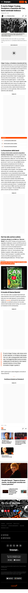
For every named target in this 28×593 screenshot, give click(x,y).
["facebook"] (14, 511)
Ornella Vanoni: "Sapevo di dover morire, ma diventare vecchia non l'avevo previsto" (13, 482)
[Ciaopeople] (14, 586)
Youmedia (3, 523)
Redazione (22, 525)
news (5, 425)
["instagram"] (5, 511)
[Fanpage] (14, 550)
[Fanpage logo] (7, 2)
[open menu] (1, 1)
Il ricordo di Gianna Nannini (10, 146)
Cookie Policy (4, 525)
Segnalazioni (9, 523)
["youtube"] (8, 511)
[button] (26, 16)
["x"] (11, 511)
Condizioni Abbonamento (13, 525)
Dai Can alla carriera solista (10, 143)
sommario (4, 137)
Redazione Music (11, 15)
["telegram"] (17, 511)
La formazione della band (10, 140)
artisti (2, 425)
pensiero (8, 300)
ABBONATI (21, 1)
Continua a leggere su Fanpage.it (14, 379)
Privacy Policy (16, 523)
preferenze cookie (5, 527)
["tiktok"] (2, 511)
